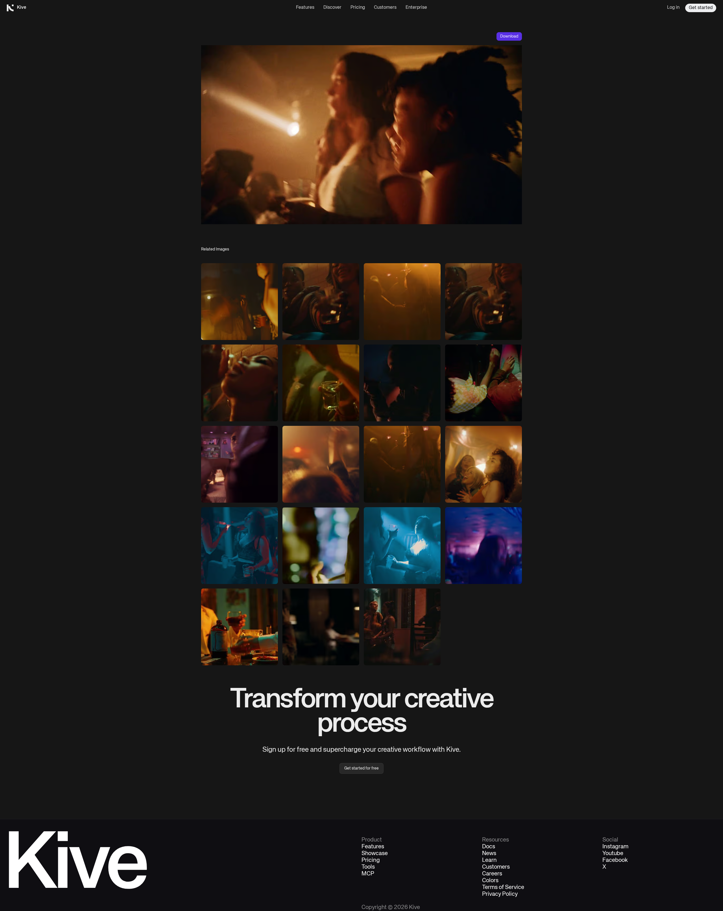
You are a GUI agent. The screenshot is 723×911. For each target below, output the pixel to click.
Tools (368, 867)
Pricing (357, 7)
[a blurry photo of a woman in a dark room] (483, 545)
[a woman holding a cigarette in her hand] (402, 383)
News (489, 853)
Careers (492, 874)
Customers (385, 7)
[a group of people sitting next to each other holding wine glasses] (320, 301)
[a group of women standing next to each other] (239, 545)
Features (305, 7)
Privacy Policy (500, 894)
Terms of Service (503, 887)
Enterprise (416, 7)
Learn (489, 860)
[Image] (239, 301)
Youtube (612, 853)
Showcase (375, 853)
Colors (490, 881)
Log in (673, 7)
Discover (332, 7)
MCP (368, 874)
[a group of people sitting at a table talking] (402, 627)
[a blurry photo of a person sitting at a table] (320, 627)
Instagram (615, 847)
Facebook (615, 860)
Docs (488, 847)
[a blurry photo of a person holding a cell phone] (320, 545)
